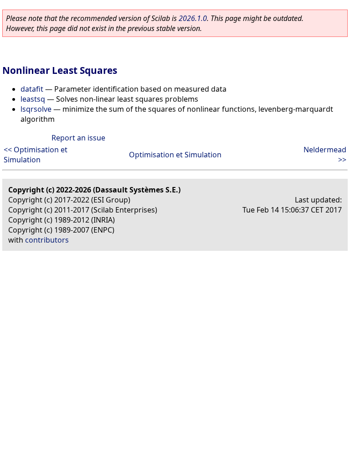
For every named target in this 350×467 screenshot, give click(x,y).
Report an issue (78, 138)
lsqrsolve (36, 109)
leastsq (33, 99)
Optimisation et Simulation (175, 155)
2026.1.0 (193, 18)
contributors (47, 240)
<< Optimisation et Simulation (35, 155)
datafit (32, 89)
